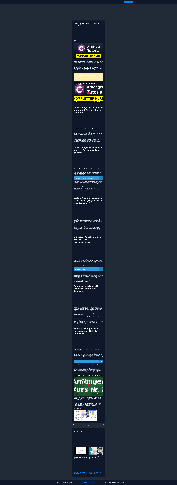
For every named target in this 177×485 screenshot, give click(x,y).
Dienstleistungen (109, 1)
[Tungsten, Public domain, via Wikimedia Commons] (88, 482)
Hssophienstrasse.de (49, 2)
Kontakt (120, 1)
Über (104, 1)
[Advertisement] (88, 10)
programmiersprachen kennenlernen (80, 472)
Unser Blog (116, 1)
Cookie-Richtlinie (108, 482)
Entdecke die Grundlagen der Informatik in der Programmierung (95, 457)
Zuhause (100, 1)
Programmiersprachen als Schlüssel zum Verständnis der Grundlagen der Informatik (80, 457)
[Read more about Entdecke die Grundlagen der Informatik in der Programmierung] (96, 451)
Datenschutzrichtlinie (123, 482)
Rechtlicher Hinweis (115, 482)
